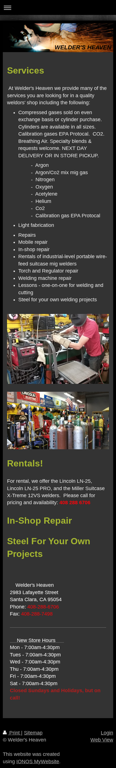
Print (14, 733)
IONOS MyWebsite (37, 761)
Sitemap (33, 733)
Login (107, 733)
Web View (101, 740)
